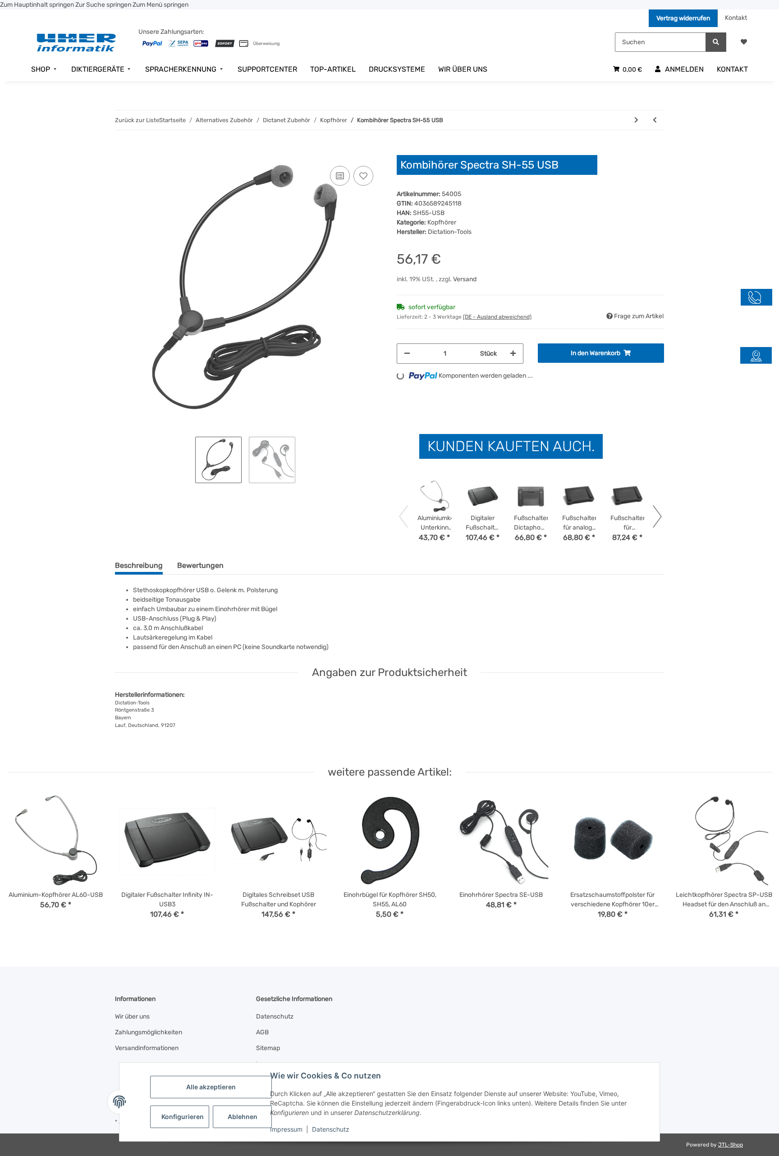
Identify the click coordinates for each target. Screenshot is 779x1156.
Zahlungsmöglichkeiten (148, 1032)
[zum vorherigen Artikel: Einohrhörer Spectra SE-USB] (655, 120)
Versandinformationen (147, 1048)
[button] (743, 42)
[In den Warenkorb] (122, 150)
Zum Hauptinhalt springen (37, 5)
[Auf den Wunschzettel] (363, 176)
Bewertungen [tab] (200, 565)
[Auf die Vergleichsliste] (340, 176)
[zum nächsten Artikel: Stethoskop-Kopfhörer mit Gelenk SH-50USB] (636, 120)
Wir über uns (132, 1016)
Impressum (286, 1129)
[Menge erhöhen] (513, 353)
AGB (262, 1032)
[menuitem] (44, 69)
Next (757, 861)
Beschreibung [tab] (139, 565)
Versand (465, 279)
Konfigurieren (182, 1116)
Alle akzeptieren (211, 1087)
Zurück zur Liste (137, 120)
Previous (22, 861)
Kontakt (736, 18)
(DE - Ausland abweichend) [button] (497, 317)
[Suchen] (716, 42)
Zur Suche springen (104, 5)
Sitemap (268, 1048)
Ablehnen (242, 1116)
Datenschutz (330, 1129)
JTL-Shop (730, 1145)
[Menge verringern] (407, 353)
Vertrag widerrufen (683, 18)
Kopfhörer (441, 222)
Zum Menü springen (160, 5)
